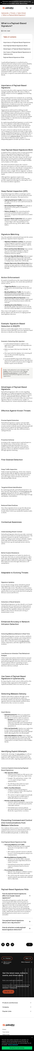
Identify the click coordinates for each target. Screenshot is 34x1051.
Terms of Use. (13, 987)
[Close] (32, 1037)
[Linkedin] (7, 944)
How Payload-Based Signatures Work (15, 45)
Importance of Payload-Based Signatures (16, 42)
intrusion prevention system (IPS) (14, 293)
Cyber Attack (21, 13)
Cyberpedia (5, 13)
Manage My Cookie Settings (17, 1048)
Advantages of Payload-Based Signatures (16, 49)
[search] (27, 8)
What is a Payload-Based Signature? (14, 15)
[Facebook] (3, 944)
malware (20, 93)
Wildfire (5, 371)
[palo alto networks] (8, 8)
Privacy (4, 1029)
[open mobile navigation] (31, 8)
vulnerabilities (20, 754)
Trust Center (5, 1032)
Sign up (7, 991)
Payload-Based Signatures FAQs (13, 57)
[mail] (12, 944)
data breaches (25, 641)
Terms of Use (5, 1034)
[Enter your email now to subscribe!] (17, 981)
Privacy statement (13, 1044)
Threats (12, 13)
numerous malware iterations (9, 105)
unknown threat (15, 136)
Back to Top (29, 944)
